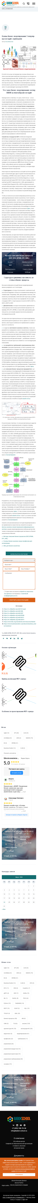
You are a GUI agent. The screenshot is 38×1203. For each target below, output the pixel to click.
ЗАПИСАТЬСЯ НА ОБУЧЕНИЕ (19, 554)
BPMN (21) (15, 743)
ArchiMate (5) (8, 738)
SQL (26, 1008)
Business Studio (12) (10, 748)
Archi (26, 968)
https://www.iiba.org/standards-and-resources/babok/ (19, 621)
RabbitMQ (19, 1003)
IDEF (18, 633)
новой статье (26, 398)
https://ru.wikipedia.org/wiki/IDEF (13, 613)
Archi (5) (26, 733)
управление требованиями (13, 1059)
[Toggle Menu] (33, 3)
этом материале (10, 455)
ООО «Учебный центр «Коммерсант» (14, 1197)
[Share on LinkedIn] (14, 638)
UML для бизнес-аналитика (11, 546)
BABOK (6, 633)
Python (7, 1003)
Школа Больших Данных (19, 1180)
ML (6, 998)
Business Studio (10, 983)
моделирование (6, 635)
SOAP (17, 1008)
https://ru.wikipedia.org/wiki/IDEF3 (14, 617)
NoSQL (15, 998)
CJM (22, 983)
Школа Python (19, 1182)
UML (21, 633)
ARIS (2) (18, 738)
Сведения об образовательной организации (19, 1143)
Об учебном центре (19, 1141)
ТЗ (15, 1023)
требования (23, 1038)
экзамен (8, 1064)
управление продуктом (12, 1049)
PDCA (25, 998)
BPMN (9, 633)
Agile (6, 968)
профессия (8, 1038)
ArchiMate (8, 973)
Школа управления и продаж (19, 1185)
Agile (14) (6, 733)
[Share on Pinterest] (18, 638)
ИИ (24, 1018)
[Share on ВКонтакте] (7, 638)
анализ (24, 633)
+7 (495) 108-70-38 (19, 1128)
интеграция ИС (26, 1028)
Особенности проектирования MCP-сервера (17, 711)
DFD (13, 633)
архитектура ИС (10, 1028)
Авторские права (19, 1148)
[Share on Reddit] (21, 638)
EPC (15, 633)
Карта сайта (5, 1185)
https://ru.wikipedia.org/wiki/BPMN (14, 615)
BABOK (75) (29, 738)
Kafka (26, 993)
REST (7, 1008)
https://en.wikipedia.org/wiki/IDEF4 (14, 619)
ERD (16, 988)
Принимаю (19, 1174)
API (16, 968)
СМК (6, 1023)
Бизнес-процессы (31, 633)
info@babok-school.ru (19, 1131)
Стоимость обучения (19, 1146)
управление (14, 635)
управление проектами (12, 1054)
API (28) (16, 733)
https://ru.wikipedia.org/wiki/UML (13, 611)
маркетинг (8, 1033)
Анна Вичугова (9, 41)
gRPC (6, 993)
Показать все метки (10, 753)
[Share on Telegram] (3, 638)
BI (5, 978)
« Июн (3, 909)
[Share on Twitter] (10, 638)
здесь (28, 208)
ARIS (18, 973)
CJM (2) (22, 748)
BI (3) (5, 743)
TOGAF (7, 1013)
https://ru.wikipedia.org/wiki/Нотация (15, 609)
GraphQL (26, 988)
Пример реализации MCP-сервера (14, 679)
